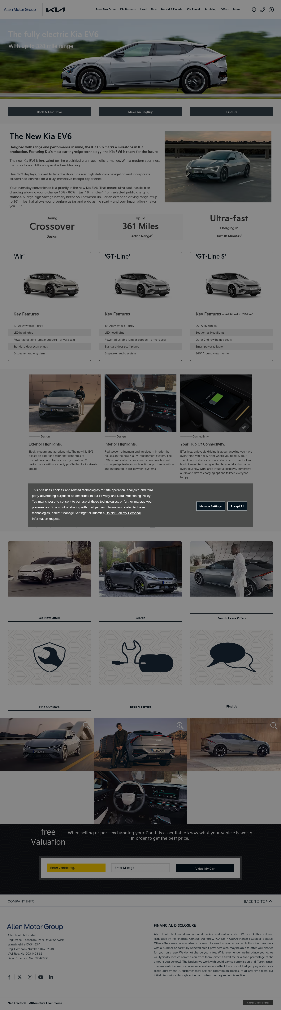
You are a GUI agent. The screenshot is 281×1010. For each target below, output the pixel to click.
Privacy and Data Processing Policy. (125, 495)
